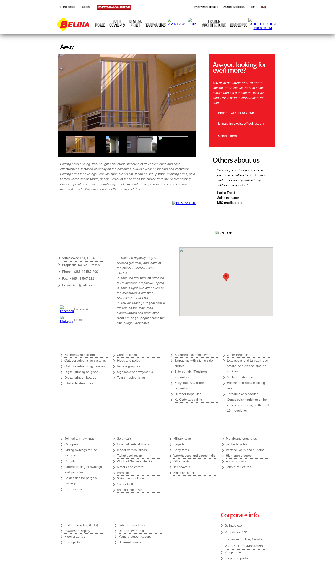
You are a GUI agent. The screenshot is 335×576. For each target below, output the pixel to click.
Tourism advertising (131, 377)
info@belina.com (85, 285)
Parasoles (124, 472)
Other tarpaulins (238, 355)
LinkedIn (80, 319)
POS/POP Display (77, 531)
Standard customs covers (193, 355)
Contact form (227, 136)
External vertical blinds (133, 444)
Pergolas (70, 461)
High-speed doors (239, 455)
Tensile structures (238, 467)
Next (261, 213)
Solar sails (124, 438)
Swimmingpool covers (132, 478)
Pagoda (179, 444)
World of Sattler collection (135, 461)
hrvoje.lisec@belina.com (246, 123)
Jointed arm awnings (79, 438)
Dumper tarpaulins (188, 394)
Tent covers (181, 467)
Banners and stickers (79, 355)
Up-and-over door (131, 531)
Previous (254, 213)
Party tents (181, 450)
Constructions (127, 355)
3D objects (72, 542)
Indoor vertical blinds (132, 450)
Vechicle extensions (241, 377)
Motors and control (130, 467)
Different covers (130, 542)
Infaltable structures (78, 383)
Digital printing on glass (81, 372)
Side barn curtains (132, 525)
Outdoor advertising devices (84, 366)
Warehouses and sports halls (194, 455)
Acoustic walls (236, 461)
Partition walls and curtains (245, 450)
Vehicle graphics (128, 366)
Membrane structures (241, 438)
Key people (233, 552)
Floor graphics (74, 536)
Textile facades (236, 444)
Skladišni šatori (184, 472)
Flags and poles (128, 360)
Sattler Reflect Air (129, 490)
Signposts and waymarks (135, 372)
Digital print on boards (80, 377)
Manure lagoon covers (135, 536)
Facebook (81, 309)
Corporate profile (237, 558)
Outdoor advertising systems (85, 360)
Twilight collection (129, 455)
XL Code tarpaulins (188, 399)
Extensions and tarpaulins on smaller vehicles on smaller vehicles (248, 366)
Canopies (71, 444)
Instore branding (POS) (81, 525)
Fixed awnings (74, 489)
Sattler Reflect (127, 484)
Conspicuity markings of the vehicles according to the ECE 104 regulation (248, 405)
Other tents (181, 461)
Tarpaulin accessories (242, 394)
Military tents (182, 438)
